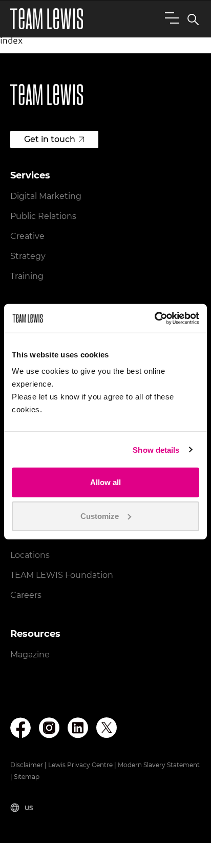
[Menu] (170, 17)
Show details (156, 449)
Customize (99, 515)
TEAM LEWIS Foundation (61, 575)
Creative (27, 236)
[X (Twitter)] (106, 727)
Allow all (105, 482)
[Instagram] (49, 727)
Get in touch (49, 139)
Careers (25, 595)
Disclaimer (26, 765)
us (29, 808)
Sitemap (26, 776)
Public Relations (43, 216)
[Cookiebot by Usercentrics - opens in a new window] (154, 318)
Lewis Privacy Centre (80, 765)
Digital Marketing (45, 196)
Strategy (28, 256)
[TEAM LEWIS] (46, 18)
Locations (30, 555)
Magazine (30, 654)
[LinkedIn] (78, 727)
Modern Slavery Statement (159, 765)
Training (27, 276)
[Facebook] (20, 727)
